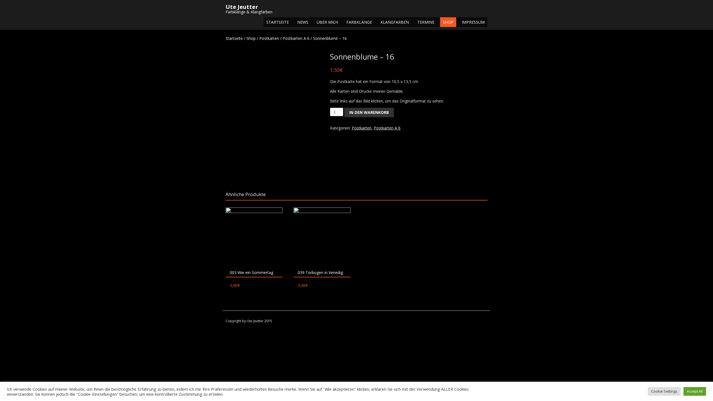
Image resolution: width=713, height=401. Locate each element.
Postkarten (269, 38)
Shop (448, 22)
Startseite (277, 22)
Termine (425, 22)
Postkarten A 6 (296, 38)
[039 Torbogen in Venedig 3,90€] (322, 235)
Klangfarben (394, 22)
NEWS (302, 22)
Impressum (473, 22)
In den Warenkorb (369, 112)
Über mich (327, 22)
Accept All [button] (695, 391)
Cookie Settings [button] (664, 391)
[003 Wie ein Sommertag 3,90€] (254, 235)
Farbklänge (359, 22)
